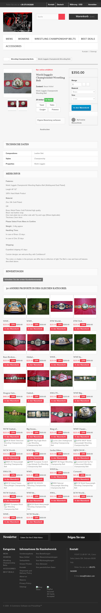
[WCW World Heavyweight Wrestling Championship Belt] (38, 507)
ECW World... (79, 493)
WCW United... (10, 429)
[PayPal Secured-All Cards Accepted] (50, 592)
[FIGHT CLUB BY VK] (17, 22)
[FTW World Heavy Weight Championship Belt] (61, 306)
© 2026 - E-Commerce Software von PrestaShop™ (22, 606)
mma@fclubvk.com (87, 576)
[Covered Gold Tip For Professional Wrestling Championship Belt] (85, 464)
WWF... (6, 321)
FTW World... (56, 321)
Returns (23, 580)
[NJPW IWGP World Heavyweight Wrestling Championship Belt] (85, 443)
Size (74, 95)
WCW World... (9, 450)
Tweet (41, 105)
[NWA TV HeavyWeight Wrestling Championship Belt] (61, 378)
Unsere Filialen (26, 564)
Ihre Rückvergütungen (45, 561)
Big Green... (32, 429)
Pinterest (55, 110)
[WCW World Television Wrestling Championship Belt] (15, 443)
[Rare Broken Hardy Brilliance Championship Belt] (15, 342)
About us (23, 577)
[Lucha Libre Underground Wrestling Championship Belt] (61, 443)
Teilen (51, 105)
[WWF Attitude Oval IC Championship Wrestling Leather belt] (15, 306)
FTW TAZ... (78, 321)
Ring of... (54, 429)
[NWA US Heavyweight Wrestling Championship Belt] (15, 464)
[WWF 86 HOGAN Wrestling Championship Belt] (38, 485)
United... (30, 393)
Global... (30, 357)
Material (75, 88)
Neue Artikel (24, 557)
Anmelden (92, 5)
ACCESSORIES (13, 46)
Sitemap (93, 52)
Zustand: (39, 86)
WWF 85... (77, 357)
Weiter (30, 104)
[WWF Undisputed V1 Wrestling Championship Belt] (61, 342)
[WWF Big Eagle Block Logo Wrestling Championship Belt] (38, 443)
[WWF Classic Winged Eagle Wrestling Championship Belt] (85, 414)
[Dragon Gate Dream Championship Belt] (15, 378)
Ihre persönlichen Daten (45, 567)
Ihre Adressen (41, 564)
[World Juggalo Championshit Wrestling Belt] (17, 83)
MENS (9, 38)
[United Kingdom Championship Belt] (38, 378)
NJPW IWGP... (79, 450)
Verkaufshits (25, 561)
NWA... (53, 493)
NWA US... (7, 471)
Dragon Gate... (9, 393)
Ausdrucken (45, 129)
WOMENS (23, 38)
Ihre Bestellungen (43, 554)
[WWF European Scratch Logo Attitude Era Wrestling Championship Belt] (38, 464)
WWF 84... (54, 469)
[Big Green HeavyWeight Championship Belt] (38, 414)
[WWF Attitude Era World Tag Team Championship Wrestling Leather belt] (38, 306)
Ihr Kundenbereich (46, 549)
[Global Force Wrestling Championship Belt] (38, 342)
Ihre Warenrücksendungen (46, 557)
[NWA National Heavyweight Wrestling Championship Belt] (61, 485)
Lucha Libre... (56, 450)
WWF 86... (31, 493)
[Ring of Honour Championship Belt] (61, 414)
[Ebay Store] (39, 588)
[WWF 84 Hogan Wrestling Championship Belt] (61, 463)
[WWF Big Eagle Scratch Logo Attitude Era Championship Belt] (85, 378)
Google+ (42, 110)
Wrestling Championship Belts (55, 38)
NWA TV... (54, 393)
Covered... (78, 471)
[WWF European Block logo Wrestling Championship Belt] (15, 507)
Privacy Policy (25, 583)
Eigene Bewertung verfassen (49, 120)
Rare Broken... (9, 357)
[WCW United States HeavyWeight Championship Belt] (15, 414)
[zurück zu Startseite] (5, 59)
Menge (74, 80)
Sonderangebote (26, 554)
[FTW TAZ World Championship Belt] (85, 306)
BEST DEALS (88, 38)
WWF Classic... (80, 429)
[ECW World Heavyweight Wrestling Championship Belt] (85, 485)
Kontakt (51, 5)
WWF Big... (78, 393)
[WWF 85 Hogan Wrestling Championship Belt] (85, 342)
